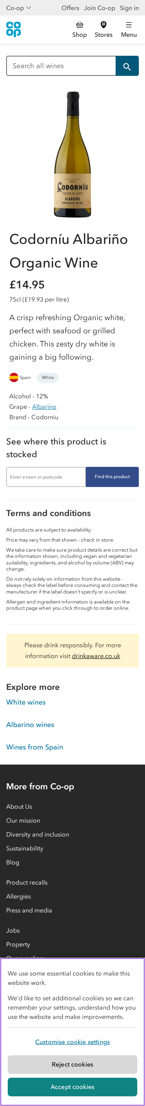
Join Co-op (99, 8)
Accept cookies (72, 1087)
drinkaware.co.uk (96, 656)
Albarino (44, 406)
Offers (70, 8)
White (48, 377)
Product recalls (27, 882)
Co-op (15, 8)
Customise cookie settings (72, 1042)
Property (18, 944)
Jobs (13, 930)
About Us (19, 806)
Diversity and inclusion (37, 834)
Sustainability (24, 848)
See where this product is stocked (56, 448)
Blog (12, 862)
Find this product (112, 476)
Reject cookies (72, 1064)
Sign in (129, 8)
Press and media (29, 910)
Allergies (18, 896)
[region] (72, 1032)
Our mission (23, 820)
